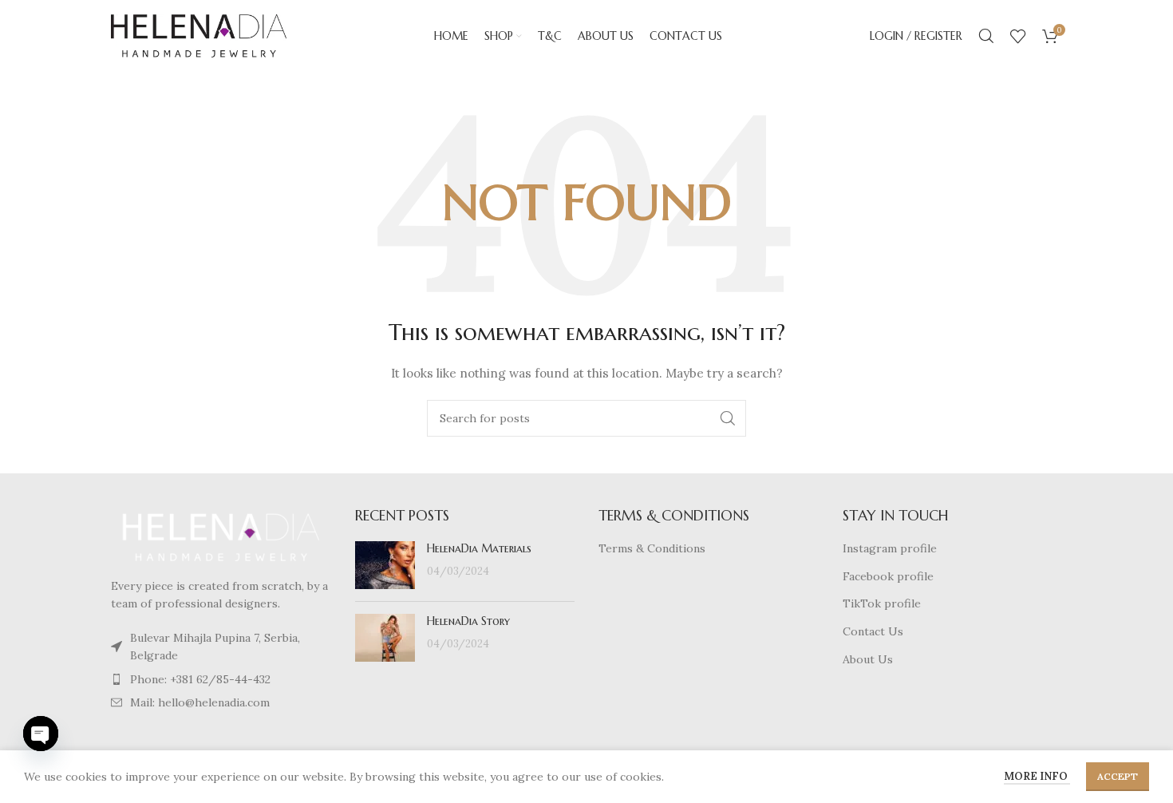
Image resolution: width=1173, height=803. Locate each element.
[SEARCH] (727, 418)
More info (1037, 776)
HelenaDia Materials (479, 548)
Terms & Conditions (651, 548)
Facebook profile (888, 576)
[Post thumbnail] (385, 565)
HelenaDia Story (468, 621)
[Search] (986, 36)
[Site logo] (198, 35)
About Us (868, 659)
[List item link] (221, 647)
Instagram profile (890, 548)
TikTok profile (882, 603)
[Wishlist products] (1018, 36)
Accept (1117, 776)
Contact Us (873, 631)
